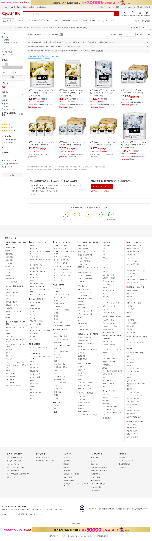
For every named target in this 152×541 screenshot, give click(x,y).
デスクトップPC (35, 302)
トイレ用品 (130, 309)
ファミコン (81, 326)
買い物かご (67, 457)
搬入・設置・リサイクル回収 (16, 467)
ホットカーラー (35, 365)
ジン (103, 252)
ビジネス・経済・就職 (61, 351)
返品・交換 (94, 464)
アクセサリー (58, 307)
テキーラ (105, 267)
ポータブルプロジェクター (38, 295)
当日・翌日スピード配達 (14, 457)
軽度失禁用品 (82, 359)
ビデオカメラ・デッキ (37, 268)
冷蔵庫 (85, 21)
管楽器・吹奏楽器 (59, 297)
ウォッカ (105, 261)
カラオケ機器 (58, 322)
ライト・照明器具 (11, 282)
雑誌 (55, 361)
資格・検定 (57, 392)
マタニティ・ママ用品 (109, 326)
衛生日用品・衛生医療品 (86, 343)
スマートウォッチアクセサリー (64, 272)
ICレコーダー (34, 274)
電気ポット (9, 353)
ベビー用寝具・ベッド (109, 332)
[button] (3, 66)
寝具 (128, 356)
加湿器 (7, 314)
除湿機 (7, 317)
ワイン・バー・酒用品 (85, 278)
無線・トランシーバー (37, 286)
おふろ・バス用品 (108, 329)
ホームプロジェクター (37, 265)
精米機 (7, 333)
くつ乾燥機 (9, 263)
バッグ (129, 345)
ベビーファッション (108, 323)
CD (55, 409)
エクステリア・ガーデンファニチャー (112, 414)
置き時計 (129, 329)
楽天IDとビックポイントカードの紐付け (76, 485)
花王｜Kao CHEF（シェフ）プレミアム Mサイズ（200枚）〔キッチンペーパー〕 (41, 92)
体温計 (32, 399)
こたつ (7, 299)
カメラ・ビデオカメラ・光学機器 (40, 253)
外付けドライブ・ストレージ (39, 327)
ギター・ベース (59, 303)
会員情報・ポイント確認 (71, 474)
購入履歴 (66, 467)
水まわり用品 (82, 281)
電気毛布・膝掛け (11, 302)
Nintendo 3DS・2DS (85, 298)
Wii (79, 320)
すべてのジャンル (7, 27)
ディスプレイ (34, 312)
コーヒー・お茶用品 (84, 275)
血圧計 (32, 396)
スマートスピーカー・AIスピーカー (40, 290)
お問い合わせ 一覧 (76, 536)
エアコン (76, 21)
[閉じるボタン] (147, 42)
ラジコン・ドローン (108, 290)
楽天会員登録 (146, 21)
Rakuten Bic (11, 14)
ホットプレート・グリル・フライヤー (15, 345)
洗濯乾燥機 (9, 254)
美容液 (80, 376)
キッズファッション (108, 320)
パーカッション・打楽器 (62, 310)
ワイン (104, 249)
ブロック (105, 309)
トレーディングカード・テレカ (112, 303)
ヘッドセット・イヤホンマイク (64, 266)
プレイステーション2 (85, 314)
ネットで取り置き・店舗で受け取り (18, 474)
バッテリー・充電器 (60, 263)
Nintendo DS (82, 323)
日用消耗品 (38, 27)
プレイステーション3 (85, 311)
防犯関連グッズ (132, 428)
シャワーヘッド (35, 374)
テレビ (100, 21)
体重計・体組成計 (35, 392)
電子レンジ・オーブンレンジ (14, 327)
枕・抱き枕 (130, 362)
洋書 (55, 386)
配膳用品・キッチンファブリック (88, 268)
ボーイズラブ (58, 373)
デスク (129, 378)
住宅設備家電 (9, 279)
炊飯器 (7, 330)
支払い (93, 461)
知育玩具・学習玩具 (108, 278)
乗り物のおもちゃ (108, 281)
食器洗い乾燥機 (10, 373)
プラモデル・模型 (108, 284)
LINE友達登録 (95, 480)
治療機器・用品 (83, 340)
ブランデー (106, 264)
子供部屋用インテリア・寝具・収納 (137, 385)
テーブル (129, 375)
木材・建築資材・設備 (109, 407)
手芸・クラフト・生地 (134, 303)
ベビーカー (106, 338)
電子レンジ (109, 21)
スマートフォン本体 (60, 245)
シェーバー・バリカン (37, 353)
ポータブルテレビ (35, 277)
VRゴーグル (58, 280)
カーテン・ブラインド (134, 392)
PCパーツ (33, 336)
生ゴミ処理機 (9, 382)
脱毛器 (32, 361)
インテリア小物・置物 (134, 417)
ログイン (137, 21)
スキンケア (81, 367)
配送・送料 (94, 457)
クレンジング (82, 373)
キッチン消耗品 (49, 27)
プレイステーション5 (85, 292)
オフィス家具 (131, 414)
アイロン (8, 269)
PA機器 (56, 291)
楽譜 (55, 348)
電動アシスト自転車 (133, 249)
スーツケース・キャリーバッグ (137, 342)
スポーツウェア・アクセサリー (137, 280)
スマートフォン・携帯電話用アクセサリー (64, 253)
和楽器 (56, 319)
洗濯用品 (129, 300)
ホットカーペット (11, 296)
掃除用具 (129, 297)
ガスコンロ (9, 350)
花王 (3, 87)
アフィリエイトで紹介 (98, 484)
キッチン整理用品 (84, 261)
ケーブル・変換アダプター (62, 260)
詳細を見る (99, 51)
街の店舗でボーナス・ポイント (46, 461)
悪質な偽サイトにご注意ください (32, 514)
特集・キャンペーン (42, 457)
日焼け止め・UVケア (85, 385)
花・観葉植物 (106, 418)
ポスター (57, 398)
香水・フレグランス (84, 388)
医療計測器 (81, 356)
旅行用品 (129, 348)
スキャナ (33, 318)
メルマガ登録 (95, 477)
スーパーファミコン (84, 329)
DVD (55, 412)
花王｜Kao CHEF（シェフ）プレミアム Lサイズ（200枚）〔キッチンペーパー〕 (72, 92)
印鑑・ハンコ (131, 293)
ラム (103, 255)
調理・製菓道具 (83, 249)
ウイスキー (106, 245)
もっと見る (33, 194)
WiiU (79, 317)
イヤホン (56, 21)
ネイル (80, 379)
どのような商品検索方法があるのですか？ (44, 188)
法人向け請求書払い (70, 480)
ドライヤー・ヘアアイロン (38, 347)
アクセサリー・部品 (36, 283)
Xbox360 (81, 305)
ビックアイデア (34, 21)
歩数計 (32, 389)
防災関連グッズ (107, 403)
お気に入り (67, 461)
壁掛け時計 (130, 326)
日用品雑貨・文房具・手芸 (23, 27)
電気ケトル (9, 356)
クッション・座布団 (133, 372)
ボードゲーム (106, 300)
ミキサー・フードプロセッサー (15, 362)
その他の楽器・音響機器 (62, 325)
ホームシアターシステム (37, 271)
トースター (9, 336)
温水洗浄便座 (34, 383)
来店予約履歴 (68, 477)
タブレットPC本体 (60, 249)
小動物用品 (106, 365)
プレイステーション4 (85, 295)
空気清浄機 (66, 21)
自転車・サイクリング (134, 245)
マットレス (130, 359)
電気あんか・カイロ (11, 305)
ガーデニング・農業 (108, 410)
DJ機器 (56, 313)
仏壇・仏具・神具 (132, 437)
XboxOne (81, 302)
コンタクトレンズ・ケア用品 (87, 350)
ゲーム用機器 (34, 333)
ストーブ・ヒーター (11, 292)
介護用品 (81, 353)
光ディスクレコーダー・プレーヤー (40, 261)
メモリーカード (35, 280)
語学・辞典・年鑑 (59, 376)
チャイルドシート (108, 341)
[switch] (21, 114)
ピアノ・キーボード (60, 288)
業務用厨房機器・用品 (85, 272)
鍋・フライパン (83, 245)
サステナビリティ (89, 536)
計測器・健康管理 (84, 402)
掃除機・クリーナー (11, 266)
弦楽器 (56, 316)
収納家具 (129, 389)
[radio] (2, 37)
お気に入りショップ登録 (99, 471)
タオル (129, 312)
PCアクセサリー (35, 308)
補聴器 (32, 380)
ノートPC (33, 305)
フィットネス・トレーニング (136, 270)
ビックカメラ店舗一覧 (128, 7)
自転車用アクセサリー (134, 252)
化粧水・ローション (84, 370)
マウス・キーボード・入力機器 (40, 330)
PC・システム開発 (60, 382)
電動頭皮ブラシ (35, 371)
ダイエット (81, 399)
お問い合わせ (95, 490)
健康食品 (81, 405)
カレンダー (57, 355)
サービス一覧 (64, 536)
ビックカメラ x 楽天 (8, 7)
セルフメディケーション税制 (11, 514)
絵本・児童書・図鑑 (60, 336)
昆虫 (103, 377)
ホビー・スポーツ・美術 (62, 345)
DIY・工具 (105, 394)
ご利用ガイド (102, 7)
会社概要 (139, 7)
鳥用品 (104, 368)
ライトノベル (58, 389)
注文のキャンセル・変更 (99, 467)
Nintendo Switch (83, 289)
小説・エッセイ (59, 370)
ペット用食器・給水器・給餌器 (112, 371)
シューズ (129, 258)
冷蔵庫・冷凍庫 (10, 248)
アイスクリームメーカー (13, 386)
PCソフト (33, 339)
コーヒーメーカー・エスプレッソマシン (15, 340)
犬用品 (104, 355)
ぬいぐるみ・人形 (108, 275)
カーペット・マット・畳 (134, 395)
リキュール (106, 258)
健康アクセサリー (84, 412)
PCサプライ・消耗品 (36, 321)
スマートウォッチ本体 (61, 269)
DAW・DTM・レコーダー (62, 294)
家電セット (22, 21)
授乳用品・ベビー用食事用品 (111, 335)
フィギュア (106, 287)
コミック (57, 333)
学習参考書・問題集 (60, 367)
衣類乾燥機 (9, 257)
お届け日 (5, 100)
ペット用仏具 (106, 380)
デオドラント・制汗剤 (85, 382)
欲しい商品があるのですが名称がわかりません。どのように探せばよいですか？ (57, 185)
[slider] (2, 68)
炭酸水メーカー (10, 370)
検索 (13, 77)
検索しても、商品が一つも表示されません (44, 191)
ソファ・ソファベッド (134, 368)
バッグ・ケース (132, 261)
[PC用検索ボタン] (116, 13)
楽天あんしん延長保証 (14, 461)
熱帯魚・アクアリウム (109, 362)
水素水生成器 (9, 379)
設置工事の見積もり (13, 471)
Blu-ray (56, 406)
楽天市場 (147, 7)
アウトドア (130, 276)
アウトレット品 (132, 425)
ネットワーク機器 (35, 324)
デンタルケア (34, 368)
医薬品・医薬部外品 (84, 337)
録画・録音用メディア (37, 257)
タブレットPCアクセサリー (63, 257)
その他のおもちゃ (108, 312)
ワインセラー (9, 359)
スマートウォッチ (132, 332)
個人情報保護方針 (124, 464)
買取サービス (11, 477)
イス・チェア (131, 381)
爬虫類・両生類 (107, 374)
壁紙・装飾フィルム (133, 401)
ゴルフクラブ (131, 255)
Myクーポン (67, 471)
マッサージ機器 (35, 377)
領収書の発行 (95, 474)
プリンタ (33, 315)
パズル (104, 293)
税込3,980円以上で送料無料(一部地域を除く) (31, 7)
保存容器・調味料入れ (85, 255)
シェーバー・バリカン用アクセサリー (40, 357)
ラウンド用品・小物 (133, 264)
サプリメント (82, 396)
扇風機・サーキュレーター (14, 311)
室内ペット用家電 (108, 383)
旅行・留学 (57, 342)
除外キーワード (7, 167)
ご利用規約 (122, 467)
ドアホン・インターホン (110, 397)
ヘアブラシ (33, 350)
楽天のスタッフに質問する (102, 186)
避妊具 (80, 346)
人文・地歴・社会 (59, 364)
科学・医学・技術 (59, 379)
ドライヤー (46, 21)
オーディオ (33, 249)
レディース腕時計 (132, 323)
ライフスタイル (59, 358)
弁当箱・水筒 (82, 264)
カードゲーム (106, 297)
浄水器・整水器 (10, 376)
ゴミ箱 (129, 407)
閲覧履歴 (66, 464)
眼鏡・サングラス (132, 283)
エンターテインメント (61, 339)
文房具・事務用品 (132, 290)
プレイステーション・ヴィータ (88, 308)
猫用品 (104, 352)
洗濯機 (92, 21)
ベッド (129, 365)
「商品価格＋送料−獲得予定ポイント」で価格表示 (42, 34)
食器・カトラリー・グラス (86, 252)
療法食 (104, 386)
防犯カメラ (106, 400)
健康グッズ (81, 408)
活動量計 (33, 386)
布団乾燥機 (9, 260)
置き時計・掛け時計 (133, 398)
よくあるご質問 (114, 7)
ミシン (7, 272)
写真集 (56, 395)
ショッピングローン (13, 464)
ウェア (129, 267)
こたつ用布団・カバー (134, 411)
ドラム (56, 300)
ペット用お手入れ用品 (109, 359)
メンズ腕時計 (131, 320)
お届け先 (5, 92)
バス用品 (129, 306)
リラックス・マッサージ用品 (87, 415)
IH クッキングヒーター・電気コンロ (15, 366)
